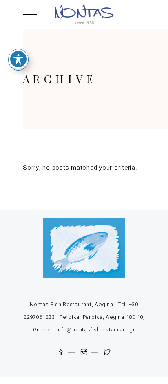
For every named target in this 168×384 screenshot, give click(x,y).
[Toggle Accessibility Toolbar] (18, 59)
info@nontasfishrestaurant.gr (95, 329)
